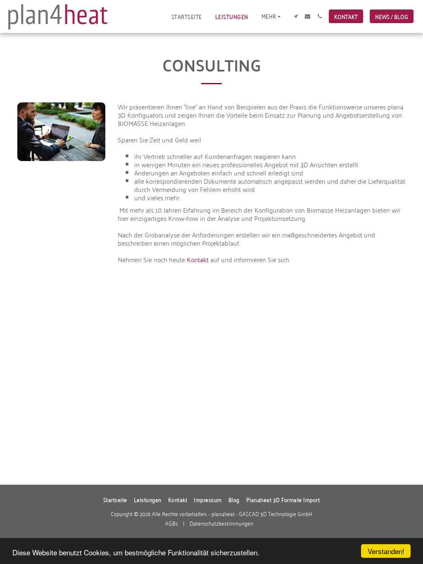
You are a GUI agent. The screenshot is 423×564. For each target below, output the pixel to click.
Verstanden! (386, 551)
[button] (295, 16)
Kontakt (198, 259)
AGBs (171, 523)
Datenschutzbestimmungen (221, 523)
